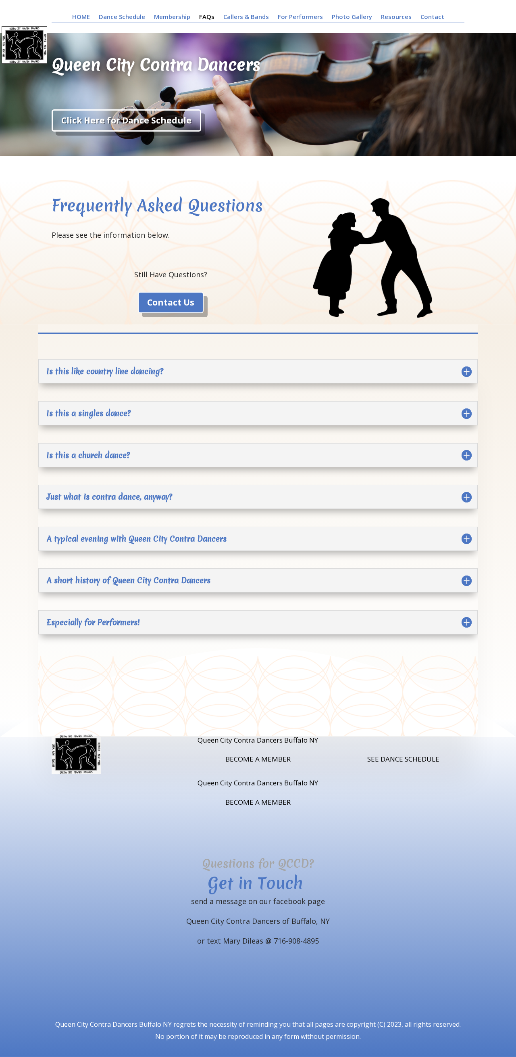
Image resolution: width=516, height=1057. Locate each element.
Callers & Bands (246, 17)
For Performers (300, 17)
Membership (172, 17)
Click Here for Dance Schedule (126, 120)
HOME (81, 17)
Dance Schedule (122, 17)
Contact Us (170, 302)
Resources (396, 17)
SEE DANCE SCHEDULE (403, 759)
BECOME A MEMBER (258, 759)
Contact (432, 17)
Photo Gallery (352, 17)
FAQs (206, 17)
